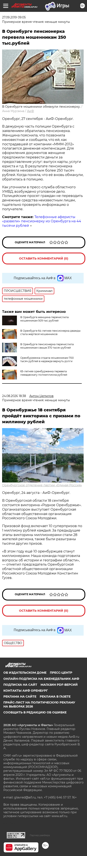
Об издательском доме (24, 673)
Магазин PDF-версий (59, 685)
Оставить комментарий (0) (43, 258)
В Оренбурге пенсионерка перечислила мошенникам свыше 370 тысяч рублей (47, 346)
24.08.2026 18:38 (14, 396)
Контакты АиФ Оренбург (25, 690)
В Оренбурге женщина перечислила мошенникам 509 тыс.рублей (44, 319)
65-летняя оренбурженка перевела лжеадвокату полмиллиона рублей (43, 373)
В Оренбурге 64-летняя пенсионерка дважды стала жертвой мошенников (50, 332)
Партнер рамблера (40, 835)
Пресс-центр (61, 673)
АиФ (30, 111)
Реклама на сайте (19, 696)
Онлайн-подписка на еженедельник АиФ (41, 679)
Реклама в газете (55, 696)
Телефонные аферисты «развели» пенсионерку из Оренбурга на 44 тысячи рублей (41, 221)
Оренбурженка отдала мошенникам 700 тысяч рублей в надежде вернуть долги (47, 359)
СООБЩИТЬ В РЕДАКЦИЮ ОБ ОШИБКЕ (35, 712)
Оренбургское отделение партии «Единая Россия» (42, 485)
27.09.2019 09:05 (14, 17)
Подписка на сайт (20, 685)
